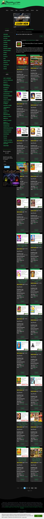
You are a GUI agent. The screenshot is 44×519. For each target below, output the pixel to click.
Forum (12, 10)
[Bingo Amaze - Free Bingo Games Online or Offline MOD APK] (36, 310)
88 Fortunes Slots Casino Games (22, 67)
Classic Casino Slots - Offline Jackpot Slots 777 (22, 246)
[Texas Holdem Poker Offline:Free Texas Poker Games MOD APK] (22, 274)
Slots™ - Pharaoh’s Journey (36, 280)
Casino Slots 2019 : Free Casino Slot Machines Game (22, 460)
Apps (37, 10)
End (35, 488)
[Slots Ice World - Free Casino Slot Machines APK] (36, 238)
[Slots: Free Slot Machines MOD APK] (22, 381)
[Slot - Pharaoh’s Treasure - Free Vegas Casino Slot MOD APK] (22, 416)
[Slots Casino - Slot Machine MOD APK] (22, 203)
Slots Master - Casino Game (22, 173)
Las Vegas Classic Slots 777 (22, 138)
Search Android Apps (30, 29)
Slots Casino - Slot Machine (22, 209)
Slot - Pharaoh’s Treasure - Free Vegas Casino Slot (22, 424)
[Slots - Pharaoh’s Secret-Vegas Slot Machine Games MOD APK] (36, 452)
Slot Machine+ (36, 66)
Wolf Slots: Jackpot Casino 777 (36, 102)
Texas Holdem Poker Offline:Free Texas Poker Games (22, 281)
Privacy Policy (16, 506)
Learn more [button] (24, 517)
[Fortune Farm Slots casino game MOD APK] (36, 167)
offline (37, 189)
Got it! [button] (38, 515)
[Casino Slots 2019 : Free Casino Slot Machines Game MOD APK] (22, 452)
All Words (25, 34)
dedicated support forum (9, 506)
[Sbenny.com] (10, 2)
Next (32, 488)
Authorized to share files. (24, 506)
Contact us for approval (33, 506)
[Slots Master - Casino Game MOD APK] (22, 167)
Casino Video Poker (22, 102)
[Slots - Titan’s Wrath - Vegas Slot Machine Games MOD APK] (36, 381)
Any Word (30, 34)
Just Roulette (36, 209)
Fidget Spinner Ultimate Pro (36, 352)
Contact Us (22, 10)
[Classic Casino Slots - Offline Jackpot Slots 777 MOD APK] (22, 238)
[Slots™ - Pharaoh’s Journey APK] (36, 274)
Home (7, 10)
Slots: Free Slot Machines (22, 387)
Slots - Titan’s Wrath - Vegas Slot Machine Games (36, 388)
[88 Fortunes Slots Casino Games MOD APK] (22, 60)
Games (32, 10)
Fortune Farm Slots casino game (36, 173)
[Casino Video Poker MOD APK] (22, 96)
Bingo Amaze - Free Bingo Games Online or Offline (36, 317)
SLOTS (26, 82)
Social (27, 10)
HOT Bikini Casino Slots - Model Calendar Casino (36, 424)
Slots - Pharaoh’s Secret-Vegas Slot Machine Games (36, 460)
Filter (41, 36)
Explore (22, 87)
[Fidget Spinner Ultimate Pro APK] (36, 345)
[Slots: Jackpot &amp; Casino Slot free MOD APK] (22, 310)
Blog (16, 10)
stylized (40, 189)
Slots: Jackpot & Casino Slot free (22, 316)
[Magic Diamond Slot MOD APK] (22, 345)
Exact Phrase (19, 34)
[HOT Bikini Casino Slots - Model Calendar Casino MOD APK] (36, 416)
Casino (23, 79)
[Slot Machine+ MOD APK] (36, 60)
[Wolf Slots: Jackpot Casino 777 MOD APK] (36, 96)
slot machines (21, 82)
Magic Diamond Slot (22, 351)
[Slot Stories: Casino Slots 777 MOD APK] (36, 131)
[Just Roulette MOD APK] (36, 203)
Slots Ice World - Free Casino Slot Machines (36, 245)
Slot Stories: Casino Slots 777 (36, 138)
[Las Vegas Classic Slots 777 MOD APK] (22, 131)
